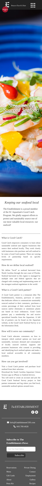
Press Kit (10, 483)
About (8, 480)
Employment (31, 475)
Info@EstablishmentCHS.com (22, 422)
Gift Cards (10, 475)
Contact (33, 472)
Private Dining (30, 468)
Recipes (32, 483)
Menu (8, 472)
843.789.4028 (22, 426)
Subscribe (19, 455)
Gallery (33, 480)
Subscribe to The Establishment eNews (17, 441)
